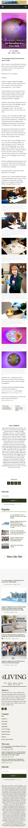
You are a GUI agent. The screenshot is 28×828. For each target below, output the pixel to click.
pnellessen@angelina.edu (8, 391)
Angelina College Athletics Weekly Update (19, 409)
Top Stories (4, 749)
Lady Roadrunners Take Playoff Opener (6, 408)
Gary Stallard (15, 51)
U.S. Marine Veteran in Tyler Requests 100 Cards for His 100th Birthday (18, 516)
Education (20, 40)
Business (3, 762)
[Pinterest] (15, 483)
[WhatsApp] (19, 483)
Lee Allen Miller (7, 638)
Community (4, 757)
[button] (2, 7)
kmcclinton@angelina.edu (14, 393)
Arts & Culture (9, 40)
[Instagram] (5, 709)
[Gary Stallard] (14, 419)
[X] (12, 483)
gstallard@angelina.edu (7, 400)
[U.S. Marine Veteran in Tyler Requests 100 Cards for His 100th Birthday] (5, 516)
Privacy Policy (18, 504)
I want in (13, 500)
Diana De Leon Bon (8, 584)
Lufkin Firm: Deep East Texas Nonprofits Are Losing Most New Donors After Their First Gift (18, 532)
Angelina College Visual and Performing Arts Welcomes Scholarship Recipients (16, 539)
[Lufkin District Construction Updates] (5, 546)
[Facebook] (8, 483)
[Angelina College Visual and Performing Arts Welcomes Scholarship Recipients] (5, 539)
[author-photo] (3, 584)
